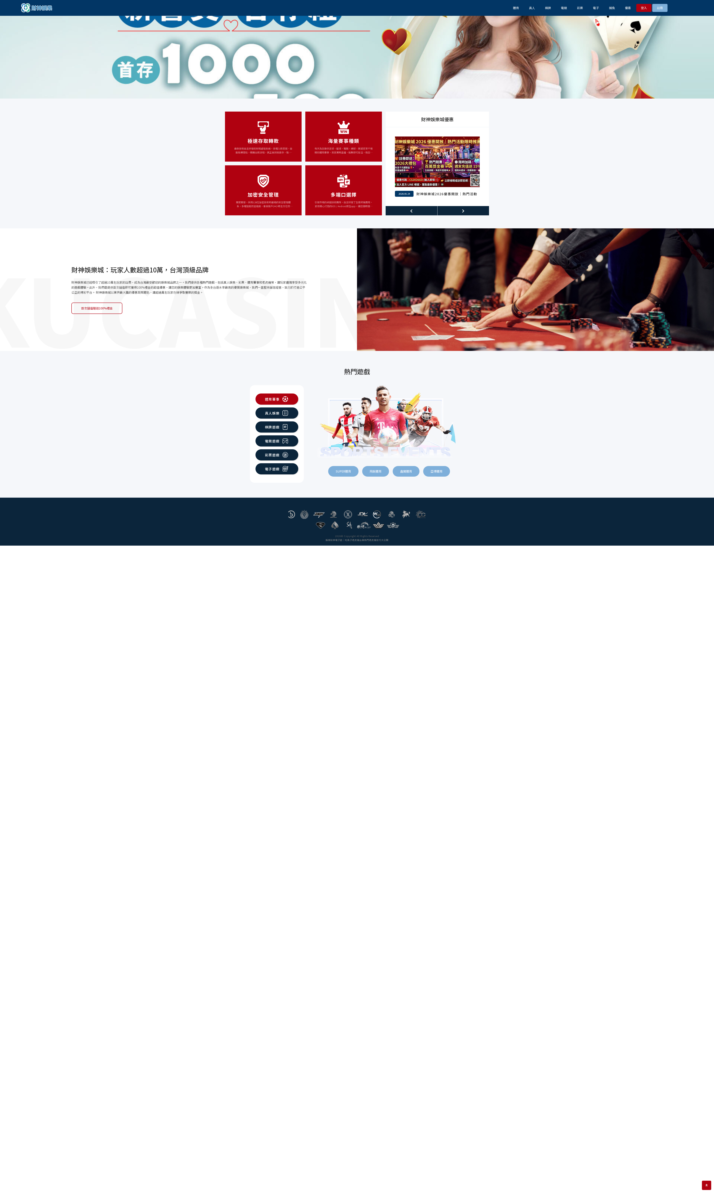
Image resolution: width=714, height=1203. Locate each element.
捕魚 (612, 8)
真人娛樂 (272, 413)
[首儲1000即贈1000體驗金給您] (437, 166)
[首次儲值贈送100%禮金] (535, 289)
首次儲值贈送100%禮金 (97, 308)
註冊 (660, 8)
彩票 (580, 8)
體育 (516, 8)
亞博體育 (437, 471)
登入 (644, 8)
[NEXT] (463, 210)
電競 (564, 8)
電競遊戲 (272, 441)
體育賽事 (272, 399)
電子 (596, 8)
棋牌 (548, 8)
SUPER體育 (343, 471)
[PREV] (411, 210)
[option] (357, 57)
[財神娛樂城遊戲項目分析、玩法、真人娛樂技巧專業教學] (37, 8)
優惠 (628, 8)
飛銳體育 (376, 471)
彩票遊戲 (272, 454)
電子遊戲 (272, 468)
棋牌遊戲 (272, 427)
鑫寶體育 (406, 471)
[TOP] (706, 1185)
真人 (532, 8)
